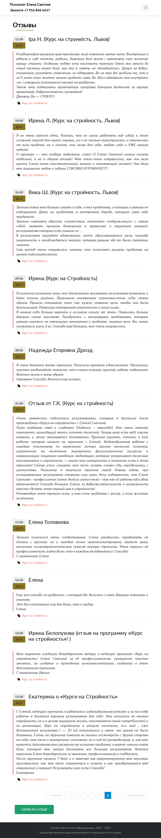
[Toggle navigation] (145, 7)
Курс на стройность (34, 103)
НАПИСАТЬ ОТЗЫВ (34, 809)
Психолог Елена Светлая (30, 4)
